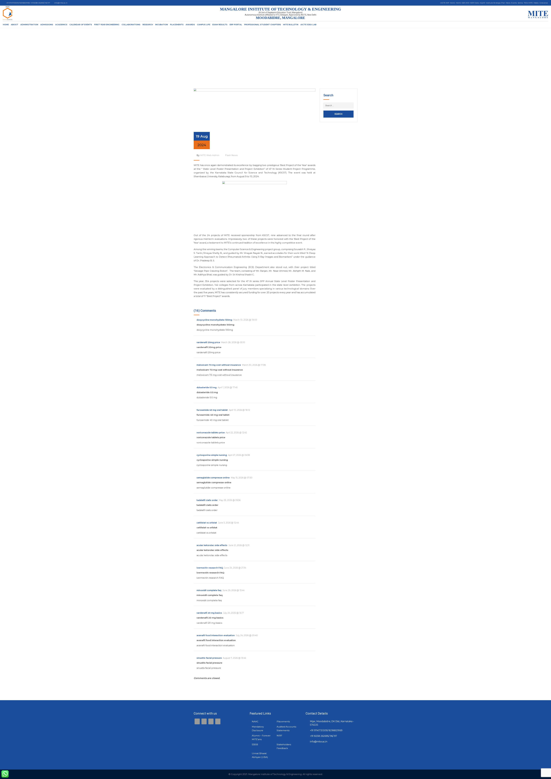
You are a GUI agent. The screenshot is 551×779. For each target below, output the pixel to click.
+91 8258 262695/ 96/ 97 (323, 736)
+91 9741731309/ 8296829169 (326, 730)
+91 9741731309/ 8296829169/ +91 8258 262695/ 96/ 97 (28, 3)
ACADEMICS (61, 24)
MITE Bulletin (290, 24)
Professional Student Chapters (262, 24)
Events (514, 3)
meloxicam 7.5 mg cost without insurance (219, 365)
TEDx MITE (528, 3)
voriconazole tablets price (211, 432)
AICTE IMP (444, 3)
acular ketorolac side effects (212, 545)
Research (147, 24)
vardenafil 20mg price (208, 342)
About (14, 24)
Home (6, 24)
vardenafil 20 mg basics (209, 613)
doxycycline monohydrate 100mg (214, 320)
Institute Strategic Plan (495, 3)
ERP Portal (236, 24)
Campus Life (203, 24)
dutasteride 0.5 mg (207, 387)
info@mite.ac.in (60, 3)
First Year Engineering (106, 24)
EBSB (255, 744)
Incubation (161, 24)
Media (536, 3)
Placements (177, 24)
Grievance (543, 3)
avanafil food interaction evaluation (216, 635)
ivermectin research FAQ (210, 568)
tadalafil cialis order (207, 500)
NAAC (452, 3)
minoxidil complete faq (209, 590)
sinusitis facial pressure (209, 658)
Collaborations (131, 24)
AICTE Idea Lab (308, 24)
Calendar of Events (80, 24)
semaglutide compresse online (213, 477)
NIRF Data (474, 3)
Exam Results (219, 24)
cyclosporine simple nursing (212, 455)
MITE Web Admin (209, 155)
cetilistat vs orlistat (207, 522)
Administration (29, 24)
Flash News (231, 155)
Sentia (520, 3)
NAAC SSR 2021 (462, 3)
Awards (190, 24)
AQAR (482, 3)
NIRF (279, 735)
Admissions (46, 24)
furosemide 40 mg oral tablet (212, 410)
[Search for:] (338, 105)
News (508, 3)
